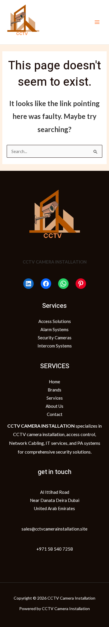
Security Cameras (55, 337)
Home (54, 381)
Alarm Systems (54, 329)
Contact (54, 414)
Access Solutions (54, 321)
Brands (54, 389)
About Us (54, 406)
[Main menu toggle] (97, 22)
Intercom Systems (54, 345)
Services (55, 398)
